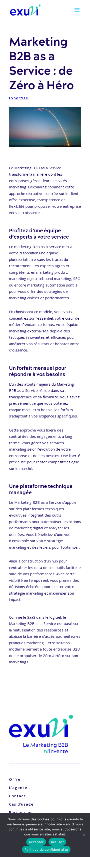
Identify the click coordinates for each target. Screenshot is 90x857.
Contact (17, 795)
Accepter (36, 842)
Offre (14, 779)
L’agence (18, 787)
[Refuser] (83, 834)
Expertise (18, 97)
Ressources (20, 812)
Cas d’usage (21, 804)
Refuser (57, 842)
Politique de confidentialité (46, 849)
